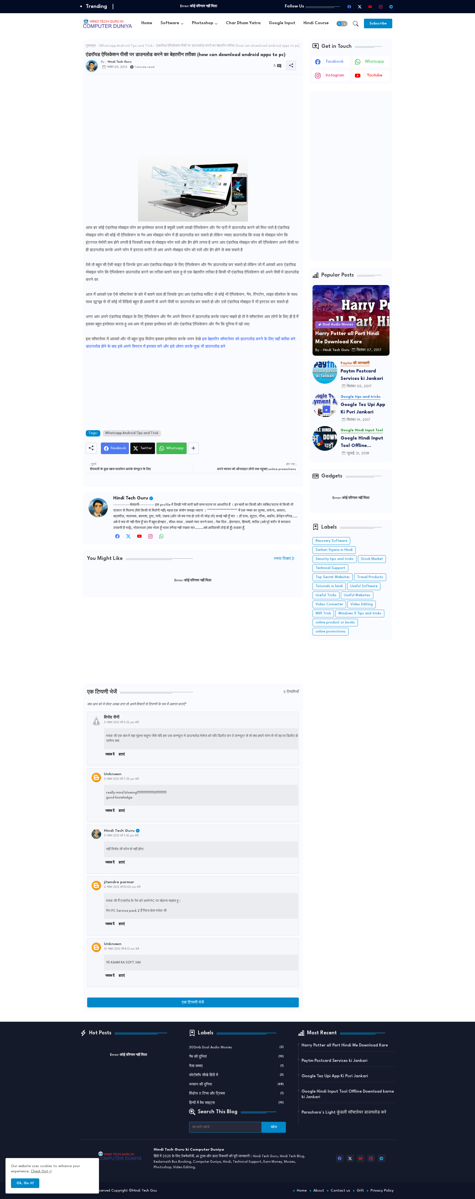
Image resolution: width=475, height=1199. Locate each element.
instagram (335, 75)
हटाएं (122, 754)
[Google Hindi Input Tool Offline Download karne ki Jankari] (325, 438)
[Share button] (193, 448)
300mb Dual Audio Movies (236, 1047)
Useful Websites (357, 595)
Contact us (340, 1190)
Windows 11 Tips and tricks (359, 613)
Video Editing (361, 604)
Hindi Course (316, 23)
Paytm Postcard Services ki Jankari (362, 375)
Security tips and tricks (335, 559)
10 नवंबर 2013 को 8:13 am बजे (121, 948)
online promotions (331, 631)
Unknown (112, 774)
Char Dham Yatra (243, 23)
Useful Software (363, 586)
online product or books (335, 622)
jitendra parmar (119, 882)
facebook (335, 62)
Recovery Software (331, 541)
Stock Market (372, 559)
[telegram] (391, 6)
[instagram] (381, 6)
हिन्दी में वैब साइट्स (236, 1103)
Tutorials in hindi (329, 586)
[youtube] (370, 6)
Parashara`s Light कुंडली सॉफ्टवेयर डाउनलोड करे (344, 1112)
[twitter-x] (360, 6)
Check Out (39, 1171)
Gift (360, 1190)
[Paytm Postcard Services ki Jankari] (325, 371)
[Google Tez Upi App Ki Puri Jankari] (325, 405)
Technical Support (330, 568)
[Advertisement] (193, 117)
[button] (341, 23)
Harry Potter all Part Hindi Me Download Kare (345, 1045)
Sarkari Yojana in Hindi (334, 550)
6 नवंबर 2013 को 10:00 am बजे (122, 887)
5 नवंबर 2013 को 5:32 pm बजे (121, 722)
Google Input (282, 23)
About (318, 1190)
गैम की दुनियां (236, 1057)
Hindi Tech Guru (130, 498)
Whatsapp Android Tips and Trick (126, 46)
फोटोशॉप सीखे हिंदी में (236, 1075)
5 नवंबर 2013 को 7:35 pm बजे (121, 779)
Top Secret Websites (333, 577)
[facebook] (349, 6)
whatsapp (374, 62)
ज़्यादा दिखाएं (282, 558)
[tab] (146, 23)
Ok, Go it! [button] (25, 1183)
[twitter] (128, 538)
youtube (374, 75)
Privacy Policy (382, 1190)
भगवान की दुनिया (236, 1084)
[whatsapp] (161, 538)
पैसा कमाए (236, 1066)
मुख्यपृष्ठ (91, 46)
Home (146, 23)
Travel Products (370, 577)
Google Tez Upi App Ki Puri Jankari (363, 408)
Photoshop (202, 23)
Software (170, 23)
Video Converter (329, 604)
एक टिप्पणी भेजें (193, 1002)
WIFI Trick (323, 613)
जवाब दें (110, 754)
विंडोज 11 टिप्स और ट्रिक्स (236, 1093)
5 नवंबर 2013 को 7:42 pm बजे (121, 835)
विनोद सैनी (111, 717)
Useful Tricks (326, 595)
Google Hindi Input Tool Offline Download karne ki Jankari (362, 442)
